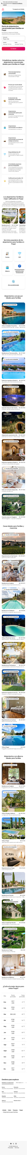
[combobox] (13, 39)
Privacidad (10, 1147)
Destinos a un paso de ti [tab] (8, 1082)
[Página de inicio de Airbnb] (3, 9)
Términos (16, 1147)
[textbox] (7, 44)
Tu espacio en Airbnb (18, 9)
